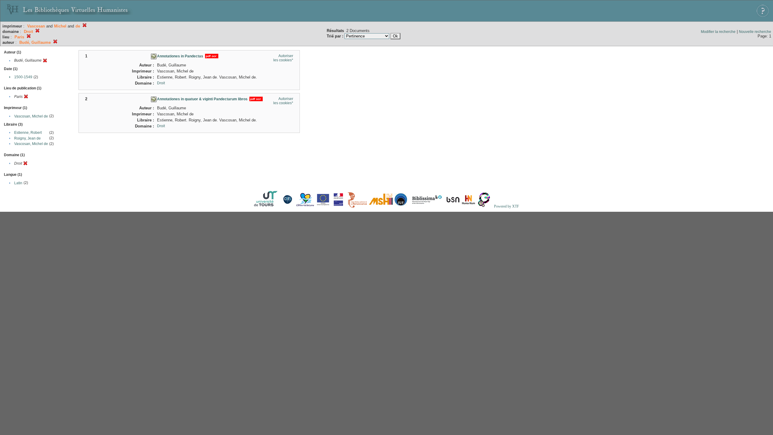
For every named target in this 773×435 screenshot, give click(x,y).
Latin (18, 183)
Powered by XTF (506, 206)
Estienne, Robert (28, 132)
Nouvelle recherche (755, 32)
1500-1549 (23, 77)
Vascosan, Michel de (31, 116)
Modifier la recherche (718, 32)
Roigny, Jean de (27, 138)
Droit (161, 83)
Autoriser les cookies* (283, 58)
